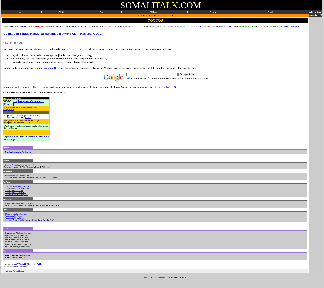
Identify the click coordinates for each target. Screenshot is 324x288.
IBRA (217, 26)
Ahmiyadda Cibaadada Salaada (19, 203)
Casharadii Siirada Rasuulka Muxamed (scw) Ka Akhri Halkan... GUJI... (52, 33)
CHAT (110, 26)
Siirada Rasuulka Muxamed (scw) (19, 165)
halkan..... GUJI (171, 87)
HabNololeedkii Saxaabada (17, 176)
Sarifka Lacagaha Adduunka (18, 152)
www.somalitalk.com (54, 68)
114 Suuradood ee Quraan (17, 186)
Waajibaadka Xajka (13, 216)
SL (90, 26)
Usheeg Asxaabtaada (15, 271)
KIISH (229, 26)
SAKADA (201, 26)
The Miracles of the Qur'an (16, 195)
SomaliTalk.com (77, 49)
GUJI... (28, 118)
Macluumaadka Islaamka (16, 214)
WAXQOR (295, 26)
